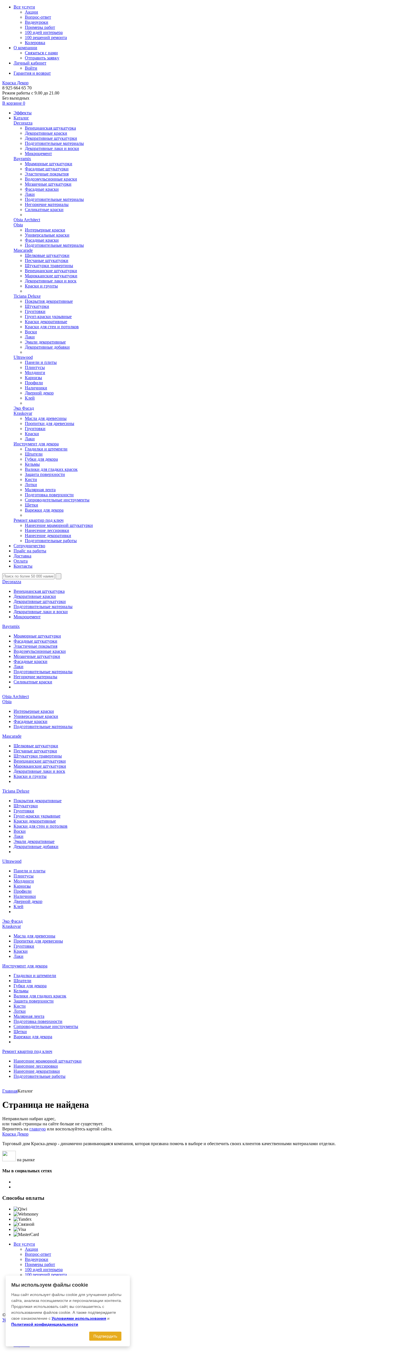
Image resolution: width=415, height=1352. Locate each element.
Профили (34, 382)
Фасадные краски (42, 189)
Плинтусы (35, 367)
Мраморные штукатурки (48, 163)
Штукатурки (37, 306)
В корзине (13, 103)
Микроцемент (38, 153)
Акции (31, 12)
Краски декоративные (46, 321)
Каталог (21, 117)
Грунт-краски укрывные (48, 316)
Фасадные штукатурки (47, 168)
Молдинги (35, 372)
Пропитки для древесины (49, 423)
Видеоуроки (36, 22)
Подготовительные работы (51, 540)
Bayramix (22, 158)
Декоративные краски (46, 133)
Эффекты (23, 112)
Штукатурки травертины (49, 265)
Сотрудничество (29, 545)
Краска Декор (15, 82)
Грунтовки (35, 311)
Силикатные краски (44, 209)
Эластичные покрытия (47, 173)
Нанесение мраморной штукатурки (59, 525)
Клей (30, 398)
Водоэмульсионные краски (51, 179)
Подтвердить (105, 1336)
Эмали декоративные (45, 342)
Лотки (31, 484)
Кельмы (32, 464)
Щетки (31, 505)
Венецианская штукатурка (50, 128)
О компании (25, 47)
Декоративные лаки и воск (51, 280)
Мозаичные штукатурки (48, 184)
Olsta (18, 224)
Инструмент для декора (36, 443)
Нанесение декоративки (48, 535)
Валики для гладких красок (51, 469)
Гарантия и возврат (32, 73)
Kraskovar (23, 413)
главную (37, 1128)
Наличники (36, 387)
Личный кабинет (30, 63)
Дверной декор (39, 392)
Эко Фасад (24, 408)
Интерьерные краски (45, 230)
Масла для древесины (46, 418)
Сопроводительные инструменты (57, 499)
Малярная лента (40, 489)
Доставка (22, 555)
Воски (31, 331)
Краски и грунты (41, 286)
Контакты (23, 566)
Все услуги (24, 7)
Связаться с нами (41, 52)
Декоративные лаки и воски (52, 148)
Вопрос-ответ (38, 17)
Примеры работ (40, 27)
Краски (32, 433)
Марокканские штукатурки (51, 275)
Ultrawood (23, 357)
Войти (31, 68)
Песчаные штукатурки (46, 260)
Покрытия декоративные (49, 301)
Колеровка (35, 42)
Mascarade (23, 250)
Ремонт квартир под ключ (39, 520)
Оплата (21, 561)
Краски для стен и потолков (52, 326)
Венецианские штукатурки (51, 270)
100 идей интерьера (44, 32)
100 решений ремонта (46, 37)
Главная (10, 1091)
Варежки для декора (44, 510)
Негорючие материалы (47, 204)
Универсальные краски (47, 235)
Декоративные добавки (47, 347)
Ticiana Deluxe (27, 296)
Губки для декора (41, 459)
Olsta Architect (27, 219)
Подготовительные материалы (54, 143)
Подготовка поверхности (49, 494)
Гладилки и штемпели (46, 449)
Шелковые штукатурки (47, 255)
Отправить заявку (42, 57)
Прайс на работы (30, 550)
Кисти (31, 479)
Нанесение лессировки (47, 530)
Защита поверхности (45, 474)
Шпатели (34, 454)
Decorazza (23, 123)
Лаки (30, 194)
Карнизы (33, 377)
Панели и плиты (41, 362)
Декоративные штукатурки (51, 138)
